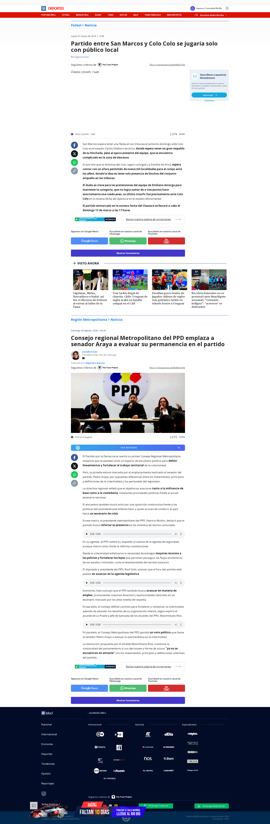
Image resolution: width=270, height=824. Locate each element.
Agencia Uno (82, 57)
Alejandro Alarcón (95, 362)
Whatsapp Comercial (158, 805)
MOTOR (123, 15)
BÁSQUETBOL (82, 15)
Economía (47, 744)
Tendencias (48, 763)
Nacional (46, 724)
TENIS (110, 15)
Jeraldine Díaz (89, 351)
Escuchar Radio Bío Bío (212, 15)
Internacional (49, 734)
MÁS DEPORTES (174, 15)
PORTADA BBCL (48, 15)
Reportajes (47, 783)
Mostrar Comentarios (128, 253)
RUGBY (98, 15)
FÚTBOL (66, 15)
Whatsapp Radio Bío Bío (213, 806)
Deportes (46, 754)
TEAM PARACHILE (153, 15)
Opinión (46, 773)
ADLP (135, 15)
